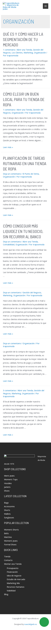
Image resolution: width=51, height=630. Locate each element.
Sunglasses (9, 517)
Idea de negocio (14, 575)
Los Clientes (17, 52)
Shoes (7, 490)
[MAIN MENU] (45, 6)
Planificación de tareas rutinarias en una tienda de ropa (24, 163)
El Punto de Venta (31, 173)
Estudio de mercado (16, 579)
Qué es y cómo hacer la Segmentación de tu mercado (23, 39)
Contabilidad (8, 244)
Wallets (7, 513)
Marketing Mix (13, 583)
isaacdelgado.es (30, 624)
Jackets (7, 487)
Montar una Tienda (12, 563)
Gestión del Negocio (32, 292)
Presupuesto (12, 568)
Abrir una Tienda (24, 49)
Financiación (12, 571)
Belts (6, 533)
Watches (8, 537)
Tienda (7, 556)
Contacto (8, 560)
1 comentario (9, 49)
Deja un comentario (12, 173)
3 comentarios (9, 390)
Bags (6, 502)
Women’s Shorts (11, 529)
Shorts (7, 510)
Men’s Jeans (9, 475)
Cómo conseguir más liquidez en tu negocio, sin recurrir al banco (23, 231)
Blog (6, 594)
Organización (40, 52)
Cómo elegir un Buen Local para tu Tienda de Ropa (23, 99)
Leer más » (8, 147)
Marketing (28, 52)
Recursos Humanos (15, 586)
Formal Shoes (10, 544)
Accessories (9, 506)
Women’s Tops (11, 479)
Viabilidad (11, 590)
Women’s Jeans (11, 540)
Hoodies (8, 483)
